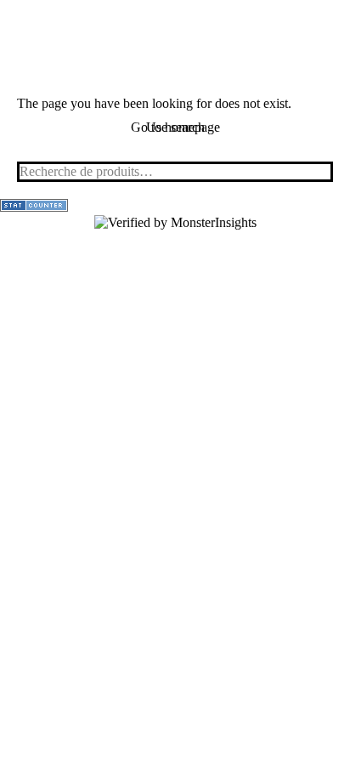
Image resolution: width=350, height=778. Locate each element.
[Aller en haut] (325, 752)
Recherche (315, 172)
